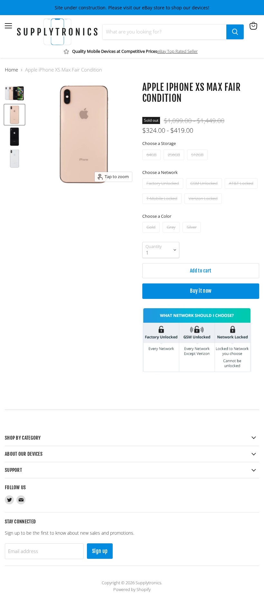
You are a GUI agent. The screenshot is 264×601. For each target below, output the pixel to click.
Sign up (100, 551)
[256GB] (175, 161)
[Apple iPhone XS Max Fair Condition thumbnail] (14, 92)
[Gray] (172, 234)
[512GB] (198, 161)
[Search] (235, 31)
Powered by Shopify (132, 589)
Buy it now (200, 291)
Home (11, 69)
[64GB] (152, 161)
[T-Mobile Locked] (162, 205)
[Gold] (151, 234)
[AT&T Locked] (242, 190)
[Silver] (193, 234)
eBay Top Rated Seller (177, 51)
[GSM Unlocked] (204, 190)
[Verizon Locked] (203, 205)
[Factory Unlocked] (163, 190)
